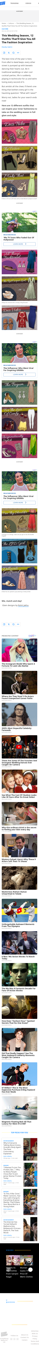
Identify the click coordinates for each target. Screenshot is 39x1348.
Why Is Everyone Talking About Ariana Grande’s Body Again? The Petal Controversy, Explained (12, 1148)
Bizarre (6, 1165)
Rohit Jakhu (23, 605)
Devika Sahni (7, 47)
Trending (14, 3)
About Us (24, 1335)
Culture (11, 23)
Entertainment (8, 1141)
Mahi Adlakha (7, 1156)
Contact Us (24, 1337)
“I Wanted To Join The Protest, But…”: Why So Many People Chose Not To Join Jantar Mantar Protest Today (12, 1172)
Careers (24, 1340)
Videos (28, 3)
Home (4, 23)
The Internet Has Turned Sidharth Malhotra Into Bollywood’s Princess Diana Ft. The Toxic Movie (12, 1227)
